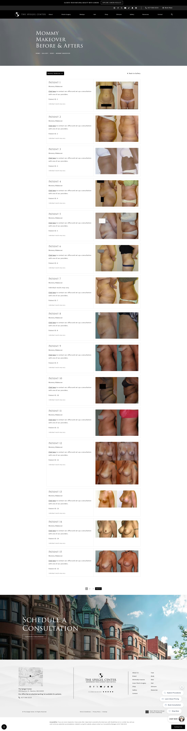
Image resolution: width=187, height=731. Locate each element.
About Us (135, 673)
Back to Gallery (134, 73)
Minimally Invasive (138, 680)
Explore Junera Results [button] (111, 3)
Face (152, 673)
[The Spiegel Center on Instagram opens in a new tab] (114, 8)
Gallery (132, 14)
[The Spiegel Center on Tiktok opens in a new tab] (128, 8)
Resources (145, 14)
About (51, 14)
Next (98, 589)
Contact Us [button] (178, 727)
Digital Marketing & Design (157, 711)
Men (152, 680)
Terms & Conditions (85, 712)
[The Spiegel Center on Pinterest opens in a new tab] (136, 8)
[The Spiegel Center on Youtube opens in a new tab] (125, 8)
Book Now (168, 8)
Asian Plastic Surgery (139, 683)
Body (52, 53)
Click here (52, 91)
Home (38, 53)
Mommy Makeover (63, 53)
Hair (95, 14)
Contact (160, 14)
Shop (106, 14)
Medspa (82, 14)
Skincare (119, 14)
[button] (4, 727)
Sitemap (104, 712)
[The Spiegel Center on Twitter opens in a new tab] (121, 8)
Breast (134, 676)
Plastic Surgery (66, 14)
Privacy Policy (97, 712)
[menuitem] (114, 8)
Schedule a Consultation (34, 636)
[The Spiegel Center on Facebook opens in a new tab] (118, 8)
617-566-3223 (122, 724)
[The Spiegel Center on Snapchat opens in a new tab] (132, 8)
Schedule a (50, 624)
